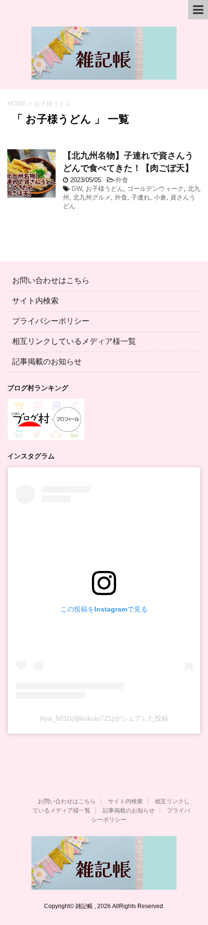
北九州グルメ (92, 197)
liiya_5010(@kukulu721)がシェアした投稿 (104, 718)
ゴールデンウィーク (155, 188)
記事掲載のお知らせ (47, 361)
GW (77, 188)
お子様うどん (104, 188)
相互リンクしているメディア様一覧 (74, 341)
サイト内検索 (35, 301)
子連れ (140, 197)
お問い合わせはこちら (50, 280)
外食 (122, 180)
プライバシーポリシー (50, 321)
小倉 (160, 197)
